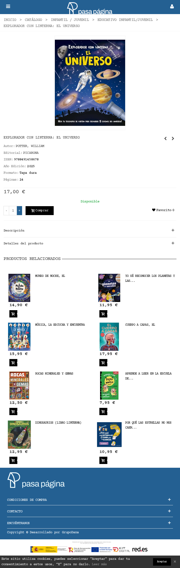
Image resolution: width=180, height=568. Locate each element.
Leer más (99, 564)
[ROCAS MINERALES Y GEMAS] (19, 386)
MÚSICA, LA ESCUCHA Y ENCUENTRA (60, 325)
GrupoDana (70, 532)
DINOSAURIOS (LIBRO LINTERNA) (58, 423)
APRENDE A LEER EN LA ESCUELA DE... (148, 376)
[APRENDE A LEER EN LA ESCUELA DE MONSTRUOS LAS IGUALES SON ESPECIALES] (109, 386)
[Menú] (8, 7)
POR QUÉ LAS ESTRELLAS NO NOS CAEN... (148, 425)
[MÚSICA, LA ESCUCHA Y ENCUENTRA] (19, 337)
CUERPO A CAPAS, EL (140, 325)
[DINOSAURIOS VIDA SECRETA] (172, 139)
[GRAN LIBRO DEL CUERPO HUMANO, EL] (165, 139)
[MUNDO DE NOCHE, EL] (19, 288)
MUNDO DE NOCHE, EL (50, 276)
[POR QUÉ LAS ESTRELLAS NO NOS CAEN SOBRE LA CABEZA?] (109, 435)
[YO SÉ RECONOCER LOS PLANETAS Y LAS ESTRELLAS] (109, 288)
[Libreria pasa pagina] (90, 7)
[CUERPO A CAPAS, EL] (109, 337)
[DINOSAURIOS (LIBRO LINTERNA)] (19, 435)
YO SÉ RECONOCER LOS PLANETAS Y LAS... (150, 278)
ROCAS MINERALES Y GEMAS (54, 374)
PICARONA (30, 153)
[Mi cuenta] (172, 7)
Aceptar (162, 561)
